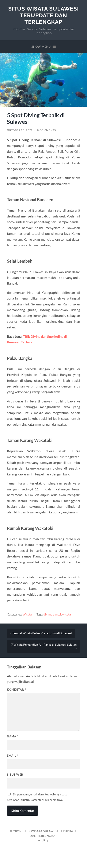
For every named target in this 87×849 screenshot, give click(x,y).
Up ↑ (45, 840)
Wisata (27, 614)
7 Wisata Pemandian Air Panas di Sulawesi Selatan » (44, 646)
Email (12, 755)
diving (48, 614)
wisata (66, 614)
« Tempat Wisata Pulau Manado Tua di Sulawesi (41, 633)
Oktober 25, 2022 (20, 130)
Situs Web (15, 774)
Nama (12, 736)
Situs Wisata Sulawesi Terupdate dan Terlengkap (43, 15)
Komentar (16, 689)
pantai (57, 614)
